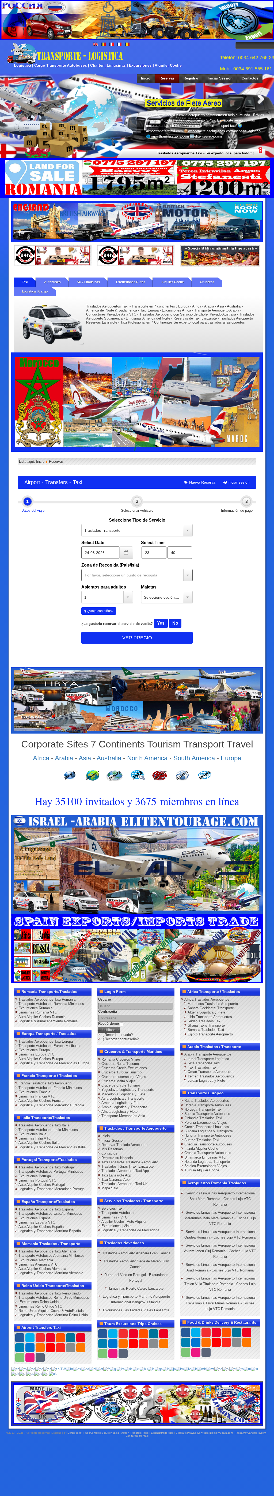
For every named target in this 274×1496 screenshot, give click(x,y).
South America (194, 758)
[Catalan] (47, 1369)
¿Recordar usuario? (117, 1035)
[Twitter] (30, 1338)
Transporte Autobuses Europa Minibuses (49, 1046)
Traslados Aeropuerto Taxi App (125, 1171)
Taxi (25, 282)
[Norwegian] (218, 1369)
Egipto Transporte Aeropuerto (210, 1034)
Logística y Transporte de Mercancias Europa (53, 1063)
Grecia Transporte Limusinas (206, 1127)
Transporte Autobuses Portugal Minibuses (50, 1172)
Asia (85, 758)
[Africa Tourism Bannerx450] (137, 700)
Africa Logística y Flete (119, 1112)
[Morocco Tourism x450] (137, 402)
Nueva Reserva (201, 482)
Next (260, 99)
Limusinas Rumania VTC (37, 1012)
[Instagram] (70, 1338)
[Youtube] (50, 1338)
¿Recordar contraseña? (120, 1039)
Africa (41, 758)
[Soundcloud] (60, 1338)
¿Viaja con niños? (99, 611)
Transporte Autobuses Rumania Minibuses (51, 1004)
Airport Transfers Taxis (135, 1432)
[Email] (70, 1348)
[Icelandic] (151, 1369)
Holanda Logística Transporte (207, 1162)
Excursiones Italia (32, 1134)
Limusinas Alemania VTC (38, 1264)
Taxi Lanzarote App (116, 1175)
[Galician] (113, 1369)
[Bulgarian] (39, 1369)
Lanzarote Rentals (137, 1435)
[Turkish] (45, 1373)
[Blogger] (40, 1348)
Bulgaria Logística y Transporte (208, 1131)
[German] (129, 1369)
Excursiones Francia (34, 1092)
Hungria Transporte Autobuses (207, 1135)
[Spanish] (30, 1373)
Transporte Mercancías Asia (123, 1116)
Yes (161, 623)
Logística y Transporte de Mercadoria (130, 1230)
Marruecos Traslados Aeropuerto (213, 1004)
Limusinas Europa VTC (36, 1054)
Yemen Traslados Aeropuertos (211, 1076)
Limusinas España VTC (36, 1222)
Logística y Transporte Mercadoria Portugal (51, 1189)
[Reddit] (50, 1348)
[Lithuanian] (194, 1369)
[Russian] (247, 1369)
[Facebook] (20, 1338)
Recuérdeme (108, 1024)
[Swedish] (38, 1373)
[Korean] (180, 1369)
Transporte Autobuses (118, 1213)
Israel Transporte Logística (208, 1059)
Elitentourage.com (162, 1432)
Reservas (166, 78)
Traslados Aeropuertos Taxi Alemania (47, 1251)
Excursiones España (34, 1218)
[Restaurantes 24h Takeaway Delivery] (137, 1403)
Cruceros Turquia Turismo (121, 1072)
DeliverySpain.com (221, 1432)
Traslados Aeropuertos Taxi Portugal (46, 1167)
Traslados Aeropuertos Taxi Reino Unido (49, 1293)
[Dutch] (92, 1369)
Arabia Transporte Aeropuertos (207, 1054)
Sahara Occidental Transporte (211, 1008)
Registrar (191, 78)
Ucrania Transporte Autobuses (207, 1105)
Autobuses (52, 282)
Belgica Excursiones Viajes (205, 1166)
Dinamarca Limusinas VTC (205, 1157)
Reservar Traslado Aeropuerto (124, 1145)
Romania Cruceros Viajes (121, 1059)
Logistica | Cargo (35, 291)
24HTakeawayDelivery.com (192, 1432)
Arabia (64, 758)
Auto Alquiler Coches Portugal (41, 1185)
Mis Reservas (112, 1149)
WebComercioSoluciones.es (102, 1432)
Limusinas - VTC (114, 1217)
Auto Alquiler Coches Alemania (42, 1269)
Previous (135, 99)
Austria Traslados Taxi (201, 1140)
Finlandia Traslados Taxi (203, 1118)
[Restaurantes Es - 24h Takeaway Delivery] (52, 255)
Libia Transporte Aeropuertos (210, 1017)
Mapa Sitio (109, 1188)
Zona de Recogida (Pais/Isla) (110, 565)
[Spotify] (20, 1357)
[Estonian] (99, 1369)
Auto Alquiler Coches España (41, 1227)
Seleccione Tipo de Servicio (137, 520)
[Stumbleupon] (60, 1348)
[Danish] (85, 1369)
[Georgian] (121, 1369)
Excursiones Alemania (35, 1260)
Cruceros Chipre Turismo (120, 1085)
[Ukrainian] (53, 1373)
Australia (109, 758)
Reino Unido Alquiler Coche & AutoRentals (51, 1311)
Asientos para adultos (103, 587)
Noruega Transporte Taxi (203, 1109)
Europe (231, 758)
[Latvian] (187, 1369)
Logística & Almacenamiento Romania (48, 1021)
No (175, 623)
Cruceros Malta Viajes (118, 1081)
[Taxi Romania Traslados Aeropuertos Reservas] (137, 221)
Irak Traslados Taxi (202, 1067)
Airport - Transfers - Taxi (53, 482)
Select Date (92, 542)
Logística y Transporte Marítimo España (49, 1231)
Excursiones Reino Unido (38, 1302)
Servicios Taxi (112, 1208)
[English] (15, 1369)
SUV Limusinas (88, 282)
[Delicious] (30, 1348)
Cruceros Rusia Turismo (120, 1064)
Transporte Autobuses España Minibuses (50, 1214)
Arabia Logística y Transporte (124, 1107)
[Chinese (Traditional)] (58, 1369)
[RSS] (81, 1348)
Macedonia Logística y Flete (123, 1094)
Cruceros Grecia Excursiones (124, 1068)
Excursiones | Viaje (116, 1226)
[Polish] (225, 1369)
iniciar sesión (238, 482)
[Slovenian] (22, 1373)
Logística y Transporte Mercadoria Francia (51, 1105)
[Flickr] (30, 1357)
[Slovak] (15, 1373)
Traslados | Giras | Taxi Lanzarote (127, 1166)
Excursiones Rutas (130, 282)
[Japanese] (172, 1369)
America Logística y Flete (121, 1103)
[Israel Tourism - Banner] (137, 864)
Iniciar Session (220, 78)
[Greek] (136, 1369)
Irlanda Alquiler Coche (201, 1148)
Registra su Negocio (117, 1158)
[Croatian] (69, 1369)
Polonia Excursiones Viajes (205, 1123)
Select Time (153, 542)
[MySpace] (40, 1357)
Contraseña (107, 1011)
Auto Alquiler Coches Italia (38, 1143)
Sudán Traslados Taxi (204, 1021)
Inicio (145, 78)
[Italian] (166, 1369)
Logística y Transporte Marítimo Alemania (50, 1273)
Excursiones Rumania (35, 1008)
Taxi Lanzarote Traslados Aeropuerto (129, 1162)
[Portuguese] (233, 1369)
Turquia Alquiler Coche (201, 1170)
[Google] (40, 1338)
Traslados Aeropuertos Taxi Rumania (46, 999)
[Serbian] (254, 1369)
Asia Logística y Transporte (122, 1098)
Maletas (149, 587)
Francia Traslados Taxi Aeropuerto (44, 1083)
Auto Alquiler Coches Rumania (42, 1017)
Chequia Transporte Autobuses (208, 1144)
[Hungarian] (144, 1369)
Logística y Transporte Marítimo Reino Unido (53, 1315)
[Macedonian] (201, 1369)
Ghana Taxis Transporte (206, 1025)
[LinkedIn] (20, 1348)
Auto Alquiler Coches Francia (40, 1101)
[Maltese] (210, 1369)
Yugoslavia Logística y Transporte (127, 1090)
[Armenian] (23, 1369)
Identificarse (109, 1030)
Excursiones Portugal (35, 1176)
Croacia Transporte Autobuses (207, 1153)
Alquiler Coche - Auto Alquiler (123, 1222)
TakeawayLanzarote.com (250, 1432)
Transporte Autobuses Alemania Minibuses (51, 1256)
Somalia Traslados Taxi (206, 1030)
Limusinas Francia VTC (36, 1096)
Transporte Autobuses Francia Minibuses (50, 1088)
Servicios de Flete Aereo (184, 103)
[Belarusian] (31, 1369)
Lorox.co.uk (75, 1432)
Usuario (104, 999)
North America (147, 758)
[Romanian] (240, 1369)
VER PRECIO (137, 637)
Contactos (250, 78)
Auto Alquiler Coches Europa (40, 1059)
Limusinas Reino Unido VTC (40, 1306)
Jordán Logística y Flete (206, 1081)
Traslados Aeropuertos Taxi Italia (43, 1125)
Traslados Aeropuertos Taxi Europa (45, 1041)
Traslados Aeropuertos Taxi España (46, 1209)
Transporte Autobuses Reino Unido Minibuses (53, 1298)
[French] (106, 1369)
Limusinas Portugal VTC (37, 1180)
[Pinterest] (81, 1338)
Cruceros (207, 282)
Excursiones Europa (34, 1050)
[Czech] (77, 1369)
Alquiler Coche (172, 282)
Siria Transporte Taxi (204, 1063)
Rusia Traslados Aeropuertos (206, 1101)
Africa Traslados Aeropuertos (206, 999)
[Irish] (159, 1369)
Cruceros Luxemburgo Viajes (123, 1077)
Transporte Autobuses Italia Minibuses (48, 1130)
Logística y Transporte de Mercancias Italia (52, 1147)
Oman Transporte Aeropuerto (210, 1072)
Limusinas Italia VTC (34, 1138)
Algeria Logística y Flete (206, 1012)
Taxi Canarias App (115, 1180)
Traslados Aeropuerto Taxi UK (124, 1184)
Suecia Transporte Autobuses (207, 1114)
